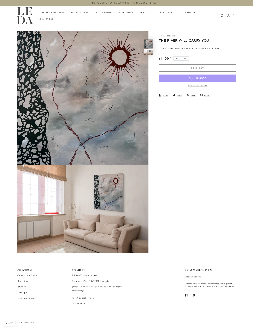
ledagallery (29, 322)
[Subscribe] (228, 277)
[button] (222, 15)
